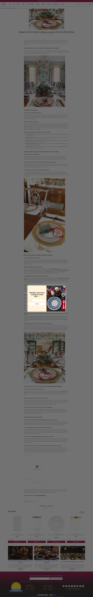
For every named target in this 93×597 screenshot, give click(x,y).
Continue (37, 303)
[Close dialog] (64, 287)
